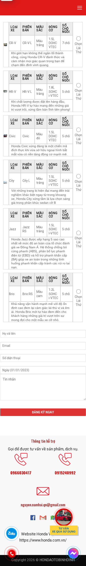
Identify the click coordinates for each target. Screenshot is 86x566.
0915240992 (65, 472)
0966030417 (20, 472)
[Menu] (80, 7)
